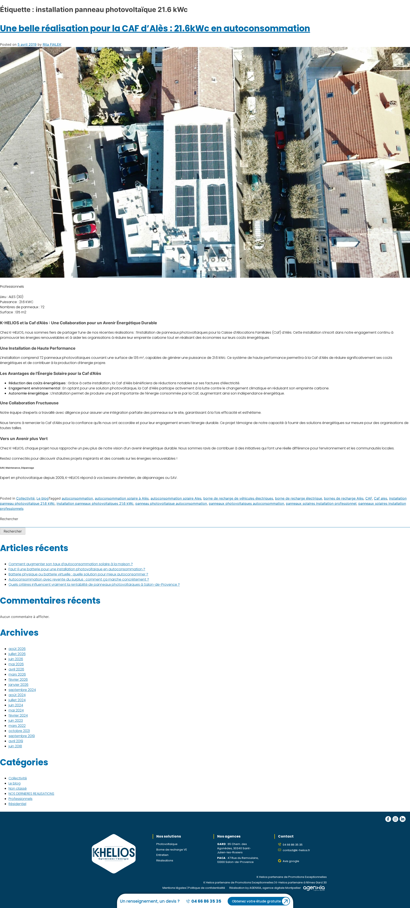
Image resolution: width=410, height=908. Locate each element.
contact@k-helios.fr (296, 850)
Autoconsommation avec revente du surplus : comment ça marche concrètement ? (79, 579)
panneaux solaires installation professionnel (321, 503)
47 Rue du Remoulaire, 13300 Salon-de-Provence (238, 860)
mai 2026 (16, 664)
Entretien (162, 855)
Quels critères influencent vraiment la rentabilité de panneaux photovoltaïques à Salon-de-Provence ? (94, 584)
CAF (368, 498)
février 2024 (18, 715)
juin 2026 (16, 659)
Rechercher (9, 519)
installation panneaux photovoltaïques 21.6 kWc (95, 503)
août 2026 (17, 648)
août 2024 (17, 694)
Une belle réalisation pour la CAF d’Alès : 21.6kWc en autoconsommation (155, 28)
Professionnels (20, 798)
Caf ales (380, 498)
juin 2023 (16, 720)
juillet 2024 (17, 700)
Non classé (18, 788)
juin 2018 (15, 746)
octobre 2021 (19, 730)
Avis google (291, 861)
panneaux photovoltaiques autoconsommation (246, 503)
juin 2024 (16, 705)
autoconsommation (77, 498)
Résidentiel (17, 803)
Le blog (42, 498)
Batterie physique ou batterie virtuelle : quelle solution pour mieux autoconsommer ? (78, 574)
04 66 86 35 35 (293, 845)
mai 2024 (16, 710)
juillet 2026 (17, 653)
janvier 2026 (18, 684)
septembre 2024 (22, 689)
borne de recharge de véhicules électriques (238, 498)
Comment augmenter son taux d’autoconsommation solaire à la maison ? (71, 564)
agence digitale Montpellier (281, 888)
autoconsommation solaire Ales (176, 498)
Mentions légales (174, 888)
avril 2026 (16, 669)
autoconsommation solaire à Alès (122, 498)
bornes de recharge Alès (343, 498)
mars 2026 (17, 674)
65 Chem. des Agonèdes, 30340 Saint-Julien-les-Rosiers (234, 848)
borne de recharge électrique (298, 498)
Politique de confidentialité (206, 888)
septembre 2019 (22, 735)
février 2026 (18, 679)
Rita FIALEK (52, 44)
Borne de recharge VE (171, 850)
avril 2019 (16, 741)
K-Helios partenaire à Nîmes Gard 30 (301, 882)
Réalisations (164, 860)
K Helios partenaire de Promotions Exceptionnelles (292, 877)
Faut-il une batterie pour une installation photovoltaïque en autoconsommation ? (77, 569)
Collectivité (25, 498)
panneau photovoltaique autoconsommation (171, 503)
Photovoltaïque (166, 844)
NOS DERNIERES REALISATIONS (31, 793)
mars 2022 (17, 725)
